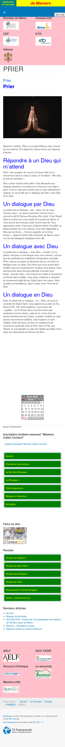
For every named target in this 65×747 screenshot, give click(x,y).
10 (26, 408)
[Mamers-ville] (11, 686)
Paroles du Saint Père (17, 565)
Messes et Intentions (16, 496)
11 (29, 408)
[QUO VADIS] (43, 655)
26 (32, 415)
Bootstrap (7, 716)
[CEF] (11, 38)
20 (35, 411)
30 (23, 418)
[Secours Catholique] (11, 671)
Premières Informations (17, 464)
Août (29, 396)
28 (38, 415)
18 (29, 411)
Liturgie (48, 701)
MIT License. (14, 718)
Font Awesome (9, 722)
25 (29, 415)
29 (42, 415)
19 (32, 411)
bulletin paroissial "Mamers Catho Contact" (26, 443)
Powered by (17, 730)
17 (26, 411)
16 (23, 411)
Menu (59, 14)
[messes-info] (43, 22)
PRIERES (10, 704)
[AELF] (11, 655)
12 (32, 408)
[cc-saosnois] (43, 671)
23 (23, 415)
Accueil (9, 456)
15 (42, 408)
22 (42, 411)
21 (38, 411)
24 (26, 415)
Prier (7, 80)
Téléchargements (14, 488)
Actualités (10, 504)
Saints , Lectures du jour (18, 597)
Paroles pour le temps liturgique (22, 589)
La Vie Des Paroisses (16, 472)
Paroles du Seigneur (16, 557)
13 (35, 408)
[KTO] (43, 38)
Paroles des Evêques (16, 573)
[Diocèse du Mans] (11, 22)
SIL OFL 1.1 (38, 722)
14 (38, 408)
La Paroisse (12, 480)
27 (35, 415)
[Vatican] (8, 54)
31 (26, 418)
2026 (35, 396)
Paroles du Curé (14, 581)
